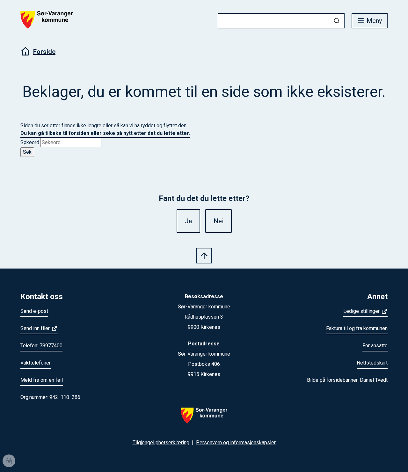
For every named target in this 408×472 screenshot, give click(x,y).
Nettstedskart (372, 363)
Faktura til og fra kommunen (357, 328)
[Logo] (204, 419)
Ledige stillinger (361, 311)
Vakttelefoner (35, 363)
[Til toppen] (204, 255)
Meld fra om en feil (41, 380)
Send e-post (34, 311)
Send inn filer (35, 328)
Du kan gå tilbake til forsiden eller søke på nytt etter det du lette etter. (105, 133)
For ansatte (375, 346)
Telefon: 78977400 (41, 346)
